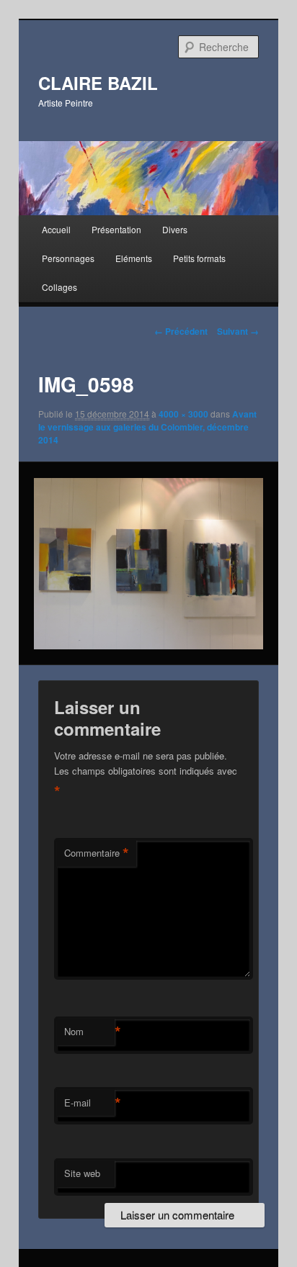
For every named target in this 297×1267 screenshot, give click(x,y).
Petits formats (199, 258)
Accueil (56, 229)
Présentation (116, 229)
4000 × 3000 (183, 413)
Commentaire (96, 853)
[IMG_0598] (148, 563)
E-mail (89, 1102)
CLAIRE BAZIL (98, 83)
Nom (89, 1031)
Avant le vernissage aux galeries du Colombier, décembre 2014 (147, 426)
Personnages (68, 258)
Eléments (133, 258)
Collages (59, 287)
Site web (82, 1173)
